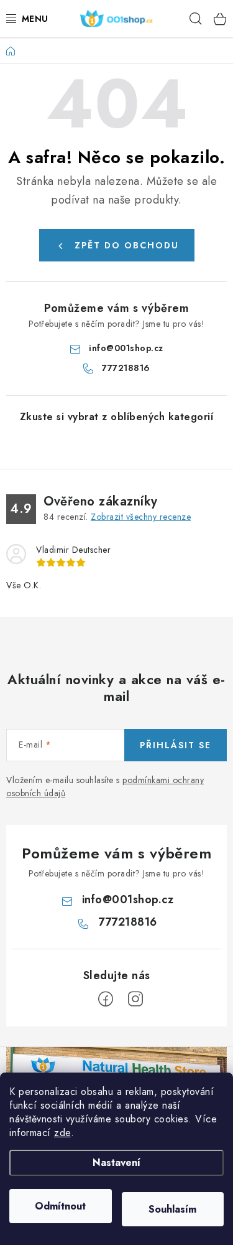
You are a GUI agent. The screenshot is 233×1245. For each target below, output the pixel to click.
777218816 (126, 368)
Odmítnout (60, 1206)
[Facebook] (105, 999)
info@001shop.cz (126, 348)
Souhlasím (172, 1209)
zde (62, 1132)
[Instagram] (135, 999)
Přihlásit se (175, 745)
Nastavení (116, 1162)
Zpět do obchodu (127, 245)
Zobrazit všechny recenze (141, 516)
